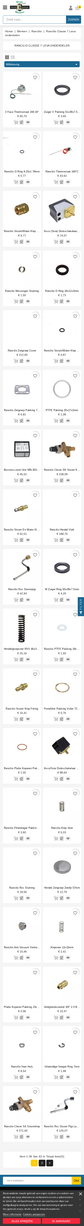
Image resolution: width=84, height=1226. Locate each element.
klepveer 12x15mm (62, 947)
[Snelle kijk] (28, 122)
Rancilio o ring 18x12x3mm (62, 290)
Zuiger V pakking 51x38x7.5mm (63, 111)
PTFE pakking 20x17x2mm (62, 410)
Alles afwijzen (22, 1221)
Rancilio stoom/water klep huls (23, 231)
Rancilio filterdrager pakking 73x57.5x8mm (29, 827)
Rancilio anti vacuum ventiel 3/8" (24, 947)
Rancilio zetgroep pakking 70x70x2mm (27, 410)
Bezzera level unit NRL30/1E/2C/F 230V (28, 469)
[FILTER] (81, 613)
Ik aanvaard (61, 1221)
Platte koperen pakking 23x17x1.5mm (26, 1007)
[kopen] (16, 122)
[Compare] (21, 122)
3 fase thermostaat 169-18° (22, 111)
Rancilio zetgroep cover (22, 350)
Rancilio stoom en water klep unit (25, 529)
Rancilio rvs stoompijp (22, 589)
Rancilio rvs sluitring (22, 887)
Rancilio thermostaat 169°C (62, 171)
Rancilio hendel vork (62, 529)
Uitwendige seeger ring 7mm (62, 1066)
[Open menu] (5, 7)
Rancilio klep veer (62, 827)
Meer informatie (12, 1214)
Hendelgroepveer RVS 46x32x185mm (26, 648)
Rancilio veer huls (22, 1066)
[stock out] (16, 719)
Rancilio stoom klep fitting (22, 708)
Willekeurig (42, 64)
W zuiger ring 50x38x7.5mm (62, 589)
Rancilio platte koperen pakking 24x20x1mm (30, 768)
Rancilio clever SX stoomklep (22, 1126)
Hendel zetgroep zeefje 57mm (62, 887)
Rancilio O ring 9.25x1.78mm (22, 171)
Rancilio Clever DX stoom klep (62, 469)
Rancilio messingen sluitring (22, 290)
